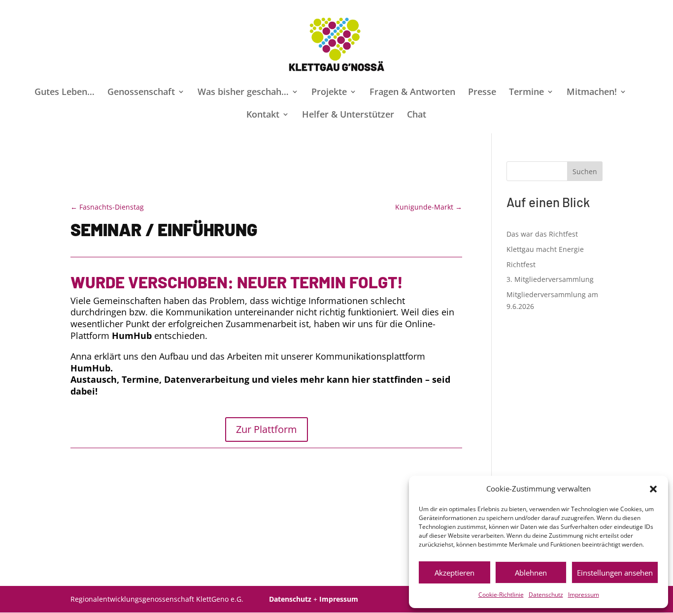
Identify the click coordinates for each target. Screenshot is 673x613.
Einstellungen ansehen (615, 573)
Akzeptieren (454, 573)
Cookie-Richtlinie (501, 594)
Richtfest (521, 264)
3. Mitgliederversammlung (550, 279)
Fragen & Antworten (412, 92)
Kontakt (262, 115)
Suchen (584, 171)
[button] (653, 489)
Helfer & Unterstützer (348, 115)
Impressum (583, 594)
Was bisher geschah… (243, 92)
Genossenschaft (141, 92)
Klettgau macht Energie (545, 249)
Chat (416, 115)
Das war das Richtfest (542, 234)
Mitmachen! (592, 92)
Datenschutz (546, 594)
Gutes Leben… (64, 92)
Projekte (329, 92)
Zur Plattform (266, 429)
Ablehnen (531, 573)
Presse (482, 92)
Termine (526, 92)
